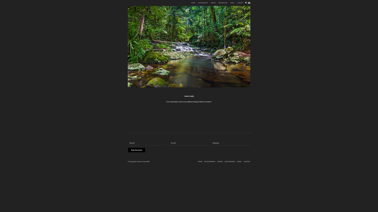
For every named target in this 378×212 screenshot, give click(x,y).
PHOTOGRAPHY (203, 3)
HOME (193, 3)
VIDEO (232, 3)
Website (214, 139)
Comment (132, 108)
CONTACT (240, 3)
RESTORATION (223, 3)
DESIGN (213, 3)
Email (172, 139)
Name (130, 139)
